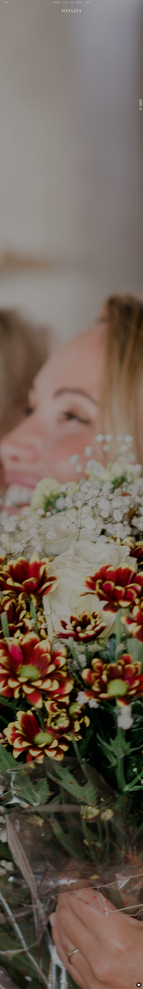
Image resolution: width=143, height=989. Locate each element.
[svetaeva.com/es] (71, 10)
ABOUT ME (65, 2)
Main (72, 2)
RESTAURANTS (56, 2)
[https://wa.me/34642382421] (7, 2)
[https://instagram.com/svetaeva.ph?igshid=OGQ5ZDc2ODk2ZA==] (5, 2)
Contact (87, 2)
